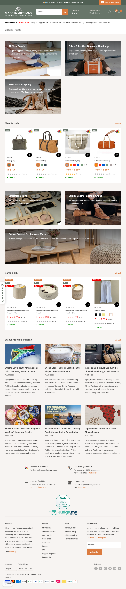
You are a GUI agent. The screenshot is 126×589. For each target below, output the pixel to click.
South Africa (23, 569)
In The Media (47, 535)
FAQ (43, 550)
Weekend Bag (41, 161)
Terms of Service (71, 539)
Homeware (54, 22)
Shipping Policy (71, 535)
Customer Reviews (49, 532)
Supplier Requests (49, 554)
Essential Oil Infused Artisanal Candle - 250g (76, 312)
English (8, 569)
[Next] (121, 155)
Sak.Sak (68, 158)
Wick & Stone (12, 307)
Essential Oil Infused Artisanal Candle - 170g (18, 312)
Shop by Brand (91, 22)
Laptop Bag (11, 161)
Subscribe (94, 552)
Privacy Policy (70, 528)
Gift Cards (9, 30)
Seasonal (66, 22)
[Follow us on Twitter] (100, 568)
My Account (46, 528)
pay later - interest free (39, 487)
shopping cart (83, 487)
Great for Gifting (77, 22)
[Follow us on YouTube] (114, 568)
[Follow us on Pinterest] (110, 568)
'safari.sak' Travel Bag (102, 161)
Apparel (42, 22)
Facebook (90, 538)
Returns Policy (70, 532)
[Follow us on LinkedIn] (119, 568)
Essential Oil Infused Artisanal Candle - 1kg (47, 312)
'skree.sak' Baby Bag (72, 161)
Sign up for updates (112, 2)
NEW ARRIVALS (11, 22)
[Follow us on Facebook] (96, 568)
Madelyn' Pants (99, 310)
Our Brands (46, 539)
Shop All (34, 22)
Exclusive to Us (104, 22)
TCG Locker (92, 473)
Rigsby (9, 158)
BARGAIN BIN (24, 22)
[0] (114, 12)
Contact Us (46, 557)
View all (118, 124)
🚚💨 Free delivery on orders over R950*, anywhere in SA (63, 2)
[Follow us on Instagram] (105, 568)
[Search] (65, 12)
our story (12, 552)
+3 (86, 165)
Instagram (102, 538)
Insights (18, 30)
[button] (2, 293)
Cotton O (97, 307)
